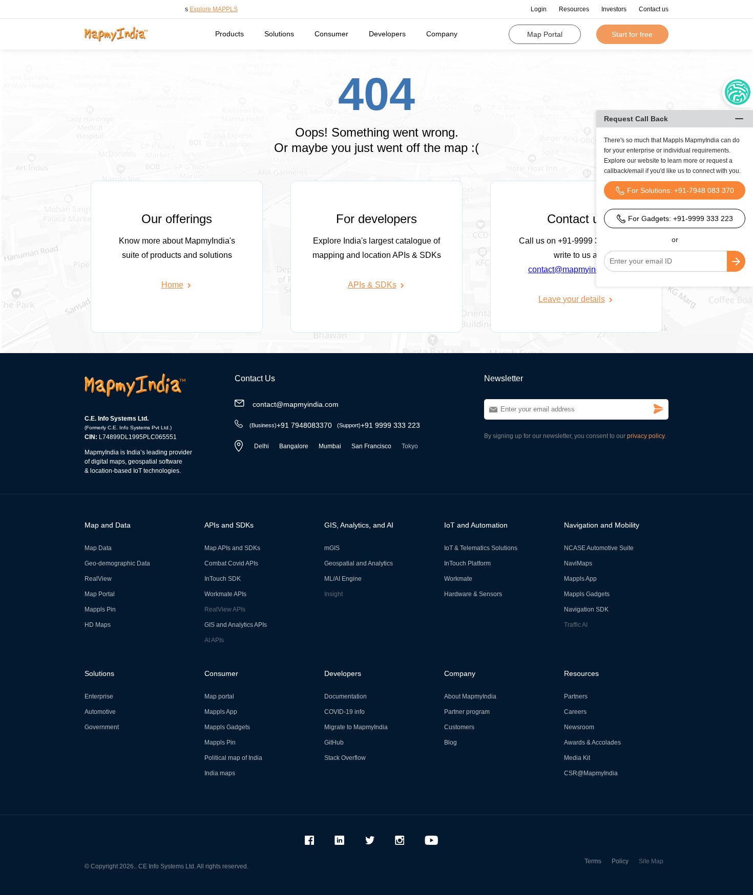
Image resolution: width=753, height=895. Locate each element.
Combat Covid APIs (231, 563)
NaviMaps (578, 563)
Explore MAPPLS (200, 9)
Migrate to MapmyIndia (356, 727)
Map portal (219, 696)
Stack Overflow (345, 757)
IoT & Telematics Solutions (480, 548)
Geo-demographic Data (117, 563)
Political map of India (233, 757)
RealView (98, 578)
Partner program (467, 711)
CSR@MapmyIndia (591, 773)
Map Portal (544, 34)
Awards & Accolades (592, 742)
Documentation (345, 696)
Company (441, 34)
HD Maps (98, 624)
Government (102, 727)
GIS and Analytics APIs (235, 624)
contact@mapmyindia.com (576, 269)
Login (539, 9)
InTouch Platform (467, 563)
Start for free (632, 34)
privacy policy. (646, 436)
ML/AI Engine (343, 578)
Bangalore (293, 446)
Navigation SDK (586, 609)
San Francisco (371, 446)
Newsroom (579, 727)
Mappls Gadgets (587, 594)
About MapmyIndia (470, 696)
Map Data (98, 548)
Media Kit (577, 757)
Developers (387, 34)
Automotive (100, 711)
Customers (459, 727)
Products (229, 34)
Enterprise (99, 696)
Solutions (279, 34)
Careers (575, 711)
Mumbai (330, 446)
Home (172, 284)
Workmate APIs (225, 594)
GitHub (334, 742)
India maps (219, 773)
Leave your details (571, 299)
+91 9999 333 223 (378, 425)
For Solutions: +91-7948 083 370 (680, 190)
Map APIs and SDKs (232, 548)
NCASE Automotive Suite (599, 548)
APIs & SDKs (372, 284)
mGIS (332, 548)
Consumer (331, 34)
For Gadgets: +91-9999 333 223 (680, 218)
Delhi (261, 446)
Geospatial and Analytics (358, 563)
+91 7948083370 (290, 425)
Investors (613, 9)
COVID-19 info (344, 711)
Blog (450, 742)
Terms (592, 861)
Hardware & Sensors (473, 594)
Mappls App (580, 578)
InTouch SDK (222, 578)
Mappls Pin (100, 609)
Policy (620, 861)
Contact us (653, 9)
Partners (576, 696)
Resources (574, 9)
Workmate (458, 578)
